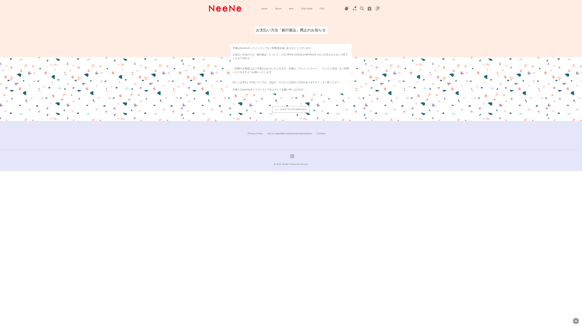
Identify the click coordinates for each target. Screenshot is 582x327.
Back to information (293, 109)
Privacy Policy (255, 133)
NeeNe (285, 164)
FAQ (271, 82)
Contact (320, 133)
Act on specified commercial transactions (290, 133)
